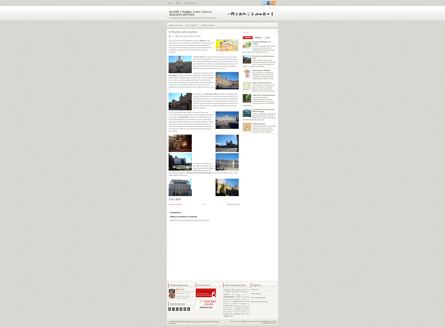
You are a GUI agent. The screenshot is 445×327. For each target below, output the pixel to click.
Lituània (229, 312)
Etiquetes (258, 37)
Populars (248, 37)
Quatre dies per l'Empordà (261, 70)
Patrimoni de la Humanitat (259, 302)
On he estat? (192, 25)
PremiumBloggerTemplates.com (267, 321)
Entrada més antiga (233, 204)
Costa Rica (236, 299)
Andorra (246, 289)
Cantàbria (226, 294)
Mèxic (245, 312)
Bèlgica (244, 291)
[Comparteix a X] (175, 199)
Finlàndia (244, 303)
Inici (170, 3)
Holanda (236, 306)
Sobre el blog (189, 3)
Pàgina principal (176, 25)
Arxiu (267, 37)
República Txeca (239, 314)
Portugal (226, 314)
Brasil (236, 291)
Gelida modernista (258, 124)
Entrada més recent (175, 204)
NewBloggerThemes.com (269, 323)
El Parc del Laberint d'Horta (261, 83)
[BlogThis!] (172, 199)
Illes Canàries (227, 308)
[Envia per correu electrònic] (169, 199)
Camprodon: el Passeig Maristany (263, 95)
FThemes (239, 321)
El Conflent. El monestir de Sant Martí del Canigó (263, 110)
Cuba (244, 299)
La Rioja (238, 310)
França (226, 305)
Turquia (226, 316)
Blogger (173, 324)
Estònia (235, 303)
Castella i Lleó (241, 294)
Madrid (186, 36)
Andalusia (238, 289)
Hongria (244, 306)
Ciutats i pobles (256, 294)
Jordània (229, 310)
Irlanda (238, 308)
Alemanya (226, 289)
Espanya (181, 36)
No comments (196, 36)
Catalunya (229, 296)
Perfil (178, 3)
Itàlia (247, 308)
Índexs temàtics (208, 25)
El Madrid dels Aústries (183, 32)
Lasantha (255, 321)
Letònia (247, 310)
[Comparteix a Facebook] (177, 199)
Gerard (181, 289)
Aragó (228, 291)
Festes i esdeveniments (258, 298)
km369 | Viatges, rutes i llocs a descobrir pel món (190, 13)
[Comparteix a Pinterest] (180, 199)
